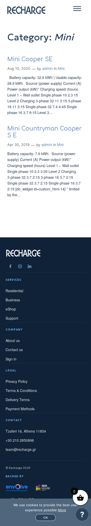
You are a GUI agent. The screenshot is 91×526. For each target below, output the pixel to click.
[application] (82, 516)
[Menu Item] (10, 266)
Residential (14, 290)
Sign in (11, 358)
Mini (61, 68)
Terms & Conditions (21, 390)
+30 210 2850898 (20, 440)
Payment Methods (20, 408)
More (62, 510)
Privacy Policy (17, 381)
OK (45, 517)
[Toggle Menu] (77, 10)
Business (13, 299)
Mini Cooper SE (30, 59)
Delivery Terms (18, 399)
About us (13, 340)
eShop (11, 308)
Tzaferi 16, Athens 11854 (26, 431)
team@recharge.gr (21, 449)
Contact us (14, 349)
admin (47, 68)
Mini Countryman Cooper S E (44, 132)
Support (12, 318)
